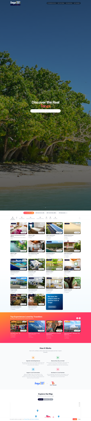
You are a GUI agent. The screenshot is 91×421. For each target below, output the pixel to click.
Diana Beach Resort (49, 254)
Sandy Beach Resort (14, 272)
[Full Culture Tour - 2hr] (18, 329)
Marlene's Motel (49, 272)
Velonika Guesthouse (68, 236)
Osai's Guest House (31, 291)
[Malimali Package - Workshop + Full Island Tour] (72, 329)
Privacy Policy (26, 419)
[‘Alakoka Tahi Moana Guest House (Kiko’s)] (18, 231)
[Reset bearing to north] (79, 406)
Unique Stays (69, 3)
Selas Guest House (67, 254)
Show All (40, 399)
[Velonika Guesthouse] (72, 231)
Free (51, 399)
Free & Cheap (61, 3)
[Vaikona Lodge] (36, 231)
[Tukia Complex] (72, 267)
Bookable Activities (52, 3)
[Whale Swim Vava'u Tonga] (36, 329)
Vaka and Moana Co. (32, 334)
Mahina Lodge (13, 254)
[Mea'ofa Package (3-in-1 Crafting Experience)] (54, 329)
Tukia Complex (66, 272)
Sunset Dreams (49, 291)
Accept (75, 419)
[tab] (28, 213)
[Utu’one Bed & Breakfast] (18, 302)
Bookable (46, 399)
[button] (58, 417)
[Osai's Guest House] (36, 285)
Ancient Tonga (13, 334)
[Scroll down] (45, 207)
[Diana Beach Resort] (54, 249)
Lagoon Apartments (50, 236)
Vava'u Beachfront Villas (32, 254)
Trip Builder (77, 3)
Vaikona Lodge (31, 236)
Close (79, 419)
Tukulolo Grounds (67, 291)
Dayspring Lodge (31, 272)
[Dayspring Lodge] (36, 267)
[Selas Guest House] (72, 249)
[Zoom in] (79, 403)
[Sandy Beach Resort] (18, 267)
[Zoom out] (79, 404)
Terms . (35, 419)
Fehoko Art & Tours (49, 335)
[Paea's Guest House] (36, 302)
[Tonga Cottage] (18, 285)
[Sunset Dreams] (54, 285)
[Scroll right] (80, 318)
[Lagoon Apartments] (54, 231)
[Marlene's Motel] (54, 267)
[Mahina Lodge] (18, 249)
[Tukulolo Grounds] (72, 285)
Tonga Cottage (13, 291)
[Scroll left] (77, 318)
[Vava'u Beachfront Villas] (36, 249)
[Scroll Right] (79, 218)
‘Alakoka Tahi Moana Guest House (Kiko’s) (18, 237)
